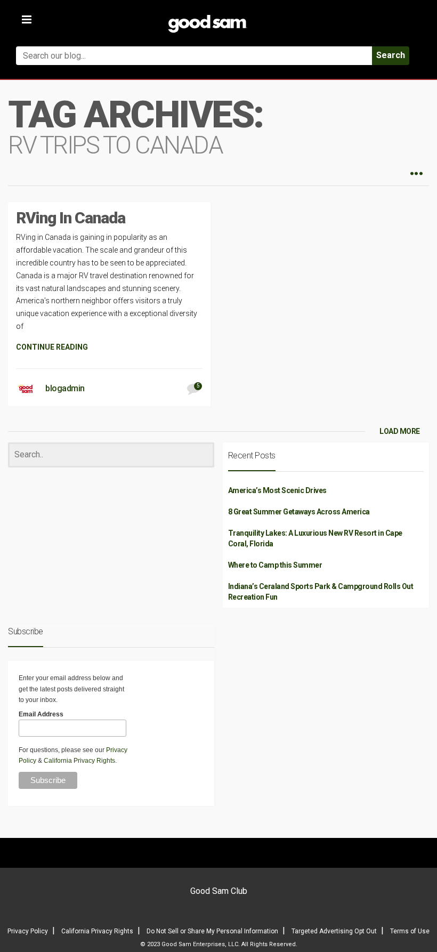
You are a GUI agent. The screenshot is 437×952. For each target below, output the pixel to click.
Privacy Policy (27, 931)
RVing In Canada (70, 217)
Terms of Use (410, 931)
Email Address (41, 714)
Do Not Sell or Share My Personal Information (212, 931)
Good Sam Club (218, 891)
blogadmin (65, 388)
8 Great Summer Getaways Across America (299, 511)
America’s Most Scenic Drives (277, 490)
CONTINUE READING (52, 347)
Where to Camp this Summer (275, 565)
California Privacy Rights (79, 760)
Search (390, 55)
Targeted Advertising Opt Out (334, 931)
